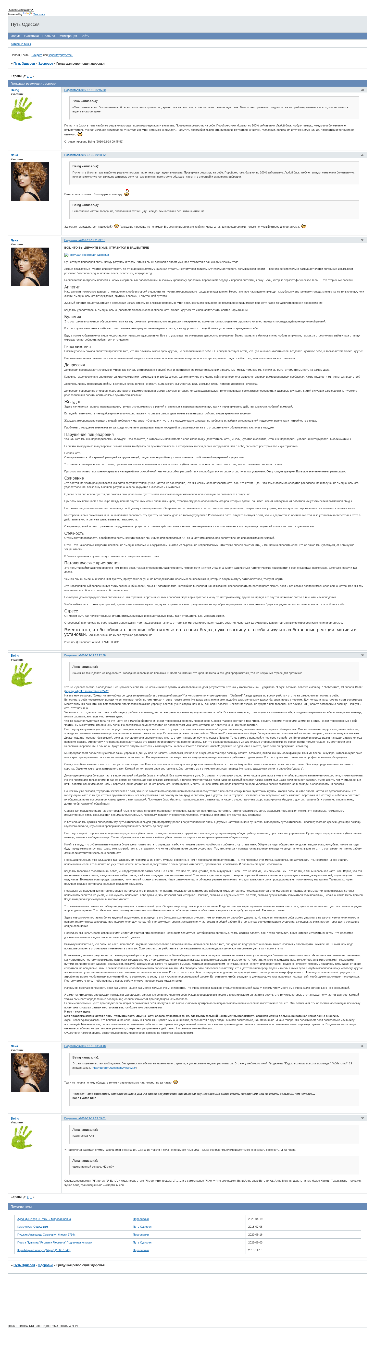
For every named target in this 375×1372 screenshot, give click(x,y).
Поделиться (72, 89)
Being (15, 90)
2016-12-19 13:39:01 (93, 1118)
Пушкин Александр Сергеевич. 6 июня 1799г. (46, 1234)
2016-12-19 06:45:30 (93, 89)
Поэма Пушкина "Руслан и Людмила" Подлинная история (54, 1242)
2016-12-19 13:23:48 (93, 1046)
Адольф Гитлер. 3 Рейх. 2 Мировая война (44, 1218)
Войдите (37, 54)
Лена (14, 155)
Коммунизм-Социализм (32, 1226)
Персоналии (141, 1218)
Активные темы (21, 43)
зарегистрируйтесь (60, 54)
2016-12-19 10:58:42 (93, 154)
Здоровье (45, 63)
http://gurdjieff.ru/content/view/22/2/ (86, 691)
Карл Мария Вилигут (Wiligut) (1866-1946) (43, 1250)
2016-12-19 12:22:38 (93, 655)
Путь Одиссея (24, 63)
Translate (39, 14)
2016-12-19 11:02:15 (92, 240)
